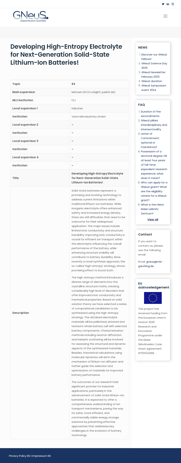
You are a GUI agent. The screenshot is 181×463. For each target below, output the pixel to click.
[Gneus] (31, 16)
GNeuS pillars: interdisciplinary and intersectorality (154, 125)
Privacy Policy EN (19, 456)
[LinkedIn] (168, 4)
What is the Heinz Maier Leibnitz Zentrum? (152, 209)
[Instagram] (173, 4)
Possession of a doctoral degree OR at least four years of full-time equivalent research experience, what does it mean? (154, 165)
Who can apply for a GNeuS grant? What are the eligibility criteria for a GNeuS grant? (154, 191)
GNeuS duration (151, 81)
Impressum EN (41, 456)
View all (152, 219)
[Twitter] (163, 4)
